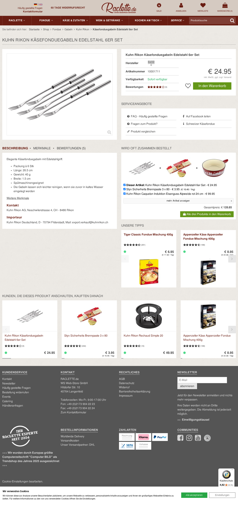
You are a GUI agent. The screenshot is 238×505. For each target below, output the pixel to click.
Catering (7, 401)
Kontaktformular (33, 11)
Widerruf (124, 387)
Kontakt (7, 379)
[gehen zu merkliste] (188, 86)
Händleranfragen (12, 405)
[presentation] (125, 259)
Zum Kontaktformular (73, 412)
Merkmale (42, 148)
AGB (122, 379)
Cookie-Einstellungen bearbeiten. (22, 481)
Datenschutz (126, 383)
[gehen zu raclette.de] (189, 439)
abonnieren (187, 386)
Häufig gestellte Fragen (30, 8)
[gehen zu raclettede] (198, 439)
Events (6, 396)
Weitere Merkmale (18, 198)
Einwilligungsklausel (195, 419)
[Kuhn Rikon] (151, 63)
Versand (227, 77)
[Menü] (232, 470)
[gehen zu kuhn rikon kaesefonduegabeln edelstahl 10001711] (35, 4)
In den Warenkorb (212, 86)
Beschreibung (15, 148)
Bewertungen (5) (71, 148)
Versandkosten (70, 440)
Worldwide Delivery (72, 436)
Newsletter (8, 383)
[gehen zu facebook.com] (180, 439)
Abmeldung (209, 409)
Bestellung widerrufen (15, 392)
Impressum (126, 395)
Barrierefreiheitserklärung (134, 391)
